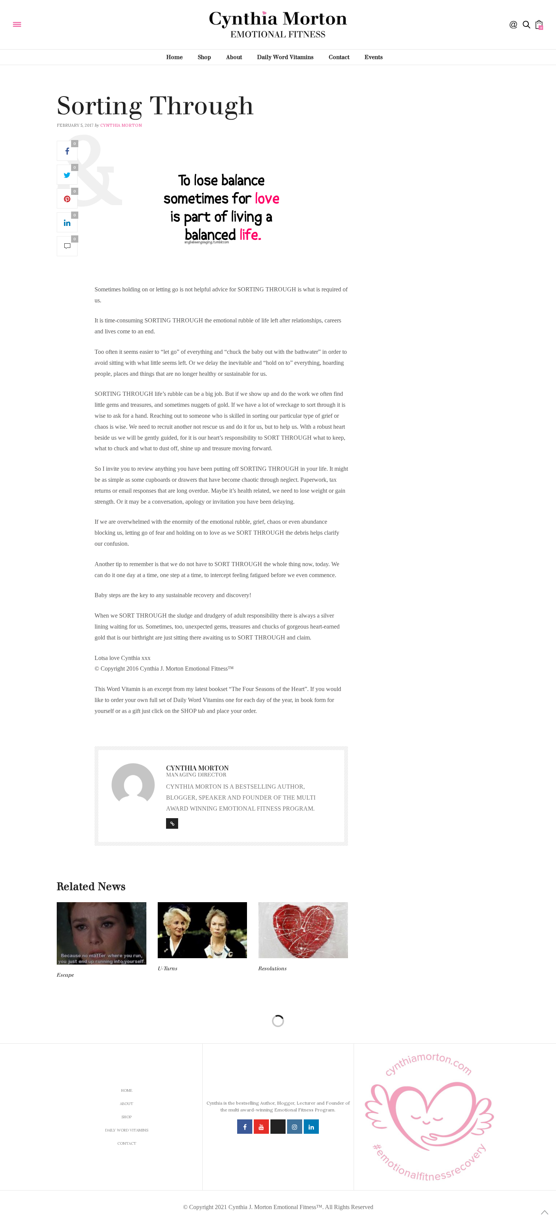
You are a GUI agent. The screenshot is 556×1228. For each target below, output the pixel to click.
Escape (65, 975)
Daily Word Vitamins (285, 57)
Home (174, 57)
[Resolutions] (303, 930)
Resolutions (272, 968)
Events (374, 57)
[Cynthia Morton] (67, 24)
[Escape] (101, 933)
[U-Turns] (202, 930)
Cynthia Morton (121, 125)
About (234, 57)
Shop (204, 57)
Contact (339, 57)
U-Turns (167, 968)
